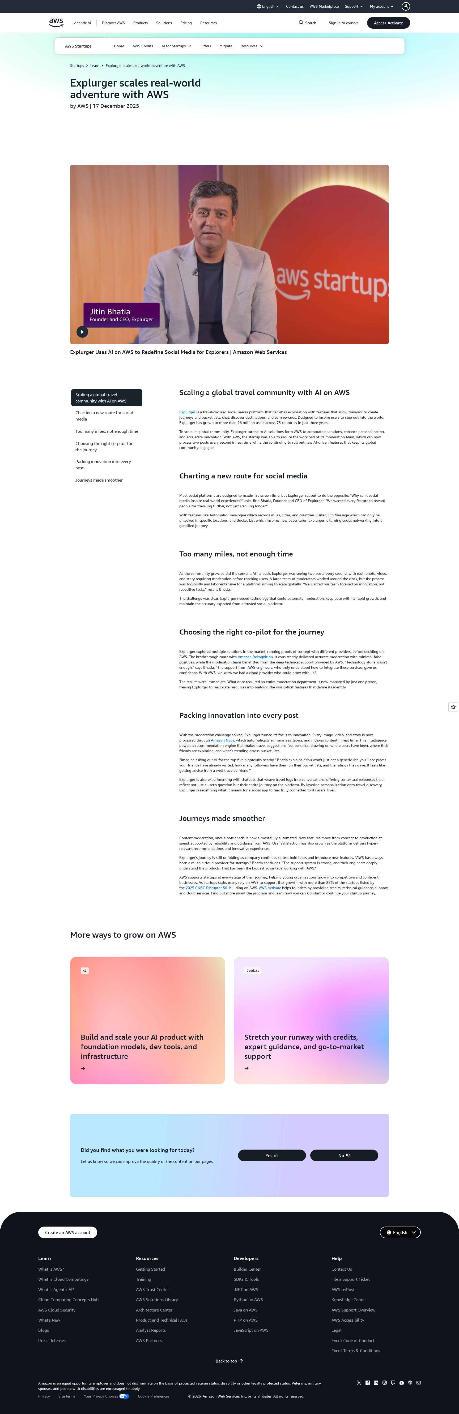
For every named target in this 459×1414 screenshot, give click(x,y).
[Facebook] (368, 1383)
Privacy (44, 1396)
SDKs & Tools (246, 1279)
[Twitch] (393, 1383)
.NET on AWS (246, 1289)
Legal (337, 1330)
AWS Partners (149, 1340)
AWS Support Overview (353, 1310)
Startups (77, 65)
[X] (359, 1383)
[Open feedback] (453, 707)
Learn (94, 65)
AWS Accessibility (348, 1320)
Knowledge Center (349, 1299)
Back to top (226, 1361)
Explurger (187, 412)
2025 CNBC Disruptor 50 (206, 887)
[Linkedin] (376, 1383)
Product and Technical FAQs (162, 1320)
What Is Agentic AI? (56, 1289)
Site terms (66, 1396)
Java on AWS (246, 1310)
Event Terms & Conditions (356, 1350)
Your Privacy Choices (101, 1396)
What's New (49, 1320)
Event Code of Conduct (353, 1340)
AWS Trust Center (152, 1289)
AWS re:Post (343, 1289)
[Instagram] (384, 1383)
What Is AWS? (51, 1269)
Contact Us (342, 1269)
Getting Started (150, 1269)
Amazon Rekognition (255, 656)
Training (143, 1279)
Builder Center (247, 1269)
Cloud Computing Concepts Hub (68, 1299)
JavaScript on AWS (251, 1330)
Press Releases (52, 1340)
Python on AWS (248, 1299)
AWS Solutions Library (157, 1299)
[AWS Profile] (406, 6)
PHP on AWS (246, 1320)
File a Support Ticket (351, 1279)
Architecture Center (154, 1310)
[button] (113, 23)
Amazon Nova (222, 740)
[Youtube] (402, 1383)
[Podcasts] (410, 1383)
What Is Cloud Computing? (63, 1279)
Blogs (43, 1330)
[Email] (418, 1383)
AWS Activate (270, 887)
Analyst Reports (151, 1330)
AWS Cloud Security (56, 1310)
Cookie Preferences (153, 1396)
